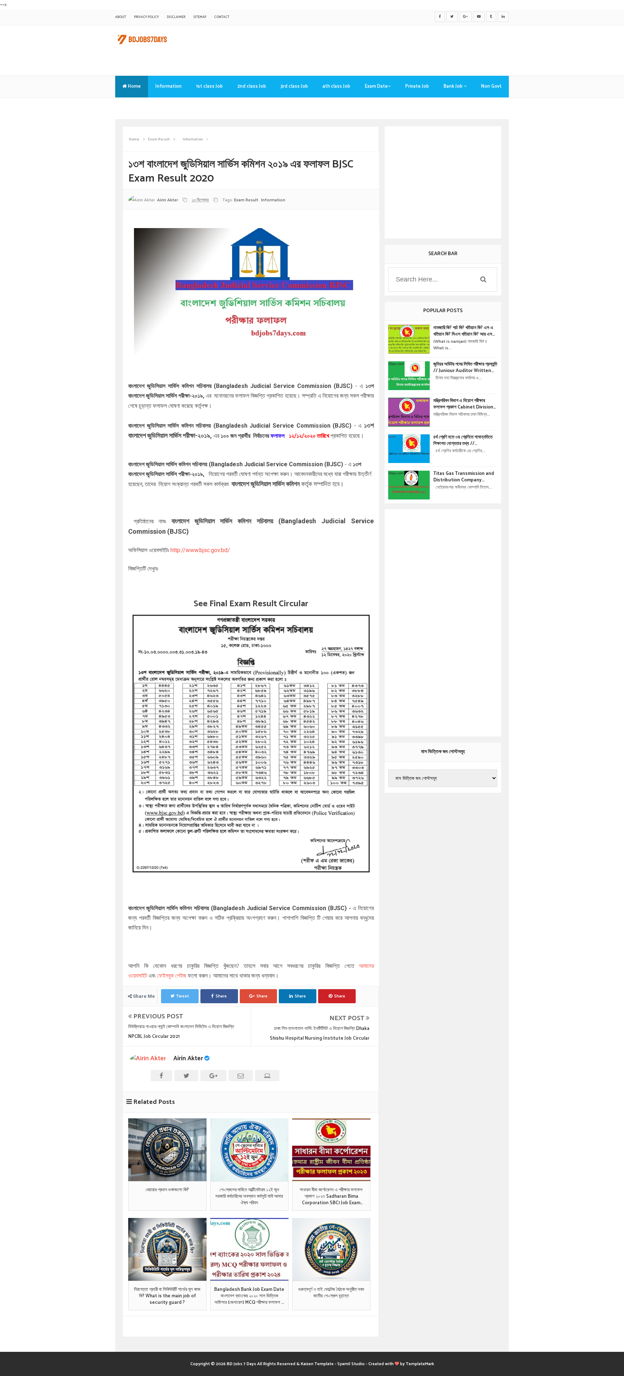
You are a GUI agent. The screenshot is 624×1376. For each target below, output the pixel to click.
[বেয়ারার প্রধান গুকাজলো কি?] (167, 1149)
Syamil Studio (351, 1363)
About (120, 17)
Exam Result (246, 200)
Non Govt (491, 86)
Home (134, 86)
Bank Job (453, 86)
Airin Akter (188, 1058)
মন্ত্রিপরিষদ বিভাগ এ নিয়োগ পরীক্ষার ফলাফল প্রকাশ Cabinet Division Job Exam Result (463, 404)
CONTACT (221, 17)
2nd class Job (251, 86)
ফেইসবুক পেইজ (171, 976)
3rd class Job (294, 86)
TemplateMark (420, 1363)
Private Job (417, 86)
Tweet (182, 996)
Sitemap (199, 17)
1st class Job (209, 86)
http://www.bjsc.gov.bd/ (199, 550)
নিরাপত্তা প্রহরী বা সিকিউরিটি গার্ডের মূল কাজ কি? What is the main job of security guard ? (167, 1296)
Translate (133, 108)
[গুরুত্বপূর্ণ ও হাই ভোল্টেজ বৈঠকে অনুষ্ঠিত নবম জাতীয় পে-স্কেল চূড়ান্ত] (331, 1249)
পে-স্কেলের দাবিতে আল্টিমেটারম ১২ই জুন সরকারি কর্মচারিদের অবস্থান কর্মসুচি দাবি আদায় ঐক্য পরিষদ (249, 1197)
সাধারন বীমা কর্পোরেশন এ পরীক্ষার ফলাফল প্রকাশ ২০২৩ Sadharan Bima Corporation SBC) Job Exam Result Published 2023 (331, 1197)
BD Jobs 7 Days (241, 1363)
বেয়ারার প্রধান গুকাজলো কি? (167, 1190)
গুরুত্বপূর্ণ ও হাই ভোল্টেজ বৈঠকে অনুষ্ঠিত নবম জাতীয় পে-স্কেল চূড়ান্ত (331, 1293)
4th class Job (336, 86)
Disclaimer (176, 17)
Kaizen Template (317, 1363)
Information (168, 86)
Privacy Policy (146, 17)
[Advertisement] (377, 48)
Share (221, 996)
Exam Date (376, 86)
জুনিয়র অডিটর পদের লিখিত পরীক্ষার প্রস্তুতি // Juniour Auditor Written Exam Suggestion (465, 367)
